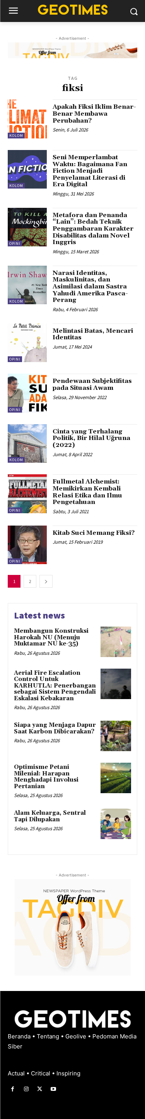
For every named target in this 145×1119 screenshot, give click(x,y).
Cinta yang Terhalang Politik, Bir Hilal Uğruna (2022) (91, 438)
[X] (39, 1089)
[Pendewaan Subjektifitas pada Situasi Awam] (27, 393)
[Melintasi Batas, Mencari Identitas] (27, 343)
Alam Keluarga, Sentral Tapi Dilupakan (50, 816)
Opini (14, 243)
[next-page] (46, 581)
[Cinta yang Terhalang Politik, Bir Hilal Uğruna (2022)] (27, 443)
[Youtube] (53, 1089)
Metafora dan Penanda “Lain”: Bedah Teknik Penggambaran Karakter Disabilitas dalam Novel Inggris (93, 228)
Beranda (20, 1036)
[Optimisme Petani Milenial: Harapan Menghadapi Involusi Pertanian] (116, 778)
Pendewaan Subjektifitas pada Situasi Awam (92, 384)
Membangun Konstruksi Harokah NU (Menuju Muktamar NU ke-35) (51, 637)
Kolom (16, 135)
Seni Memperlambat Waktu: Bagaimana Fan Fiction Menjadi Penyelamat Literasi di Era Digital (90, 170)
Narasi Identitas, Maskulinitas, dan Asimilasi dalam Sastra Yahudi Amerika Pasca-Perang (90, 286)
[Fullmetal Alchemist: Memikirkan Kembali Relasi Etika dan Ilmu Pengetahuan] (27, 493)
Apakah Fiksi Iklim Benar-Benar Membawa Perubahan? (94, 113)
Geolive (76, 1036)
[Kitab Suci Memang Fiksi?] (27, 545)
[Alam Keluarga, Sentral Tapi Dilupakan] (116, 824)
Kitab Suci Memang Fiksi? (94, 533)
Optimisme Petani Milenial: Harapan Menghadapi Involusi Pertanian (46, 776)
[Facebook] (12, 1089)
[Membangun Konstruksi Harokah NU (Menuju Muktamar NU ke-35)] (116, 642)
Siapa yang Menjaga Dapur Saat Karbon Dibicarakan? (55, 728)
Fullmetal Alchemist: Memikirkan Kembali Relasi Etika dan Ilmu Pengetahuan (87, 492)
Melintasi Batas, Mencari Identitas (93, 334)
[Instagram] (26, 1089)
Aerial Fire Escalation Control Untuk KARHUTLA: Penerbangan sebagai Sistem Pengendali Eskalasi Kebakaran (55, 685)
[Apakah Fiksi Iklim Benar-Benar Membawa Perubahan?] (27, 118)
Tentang (49, 1036)
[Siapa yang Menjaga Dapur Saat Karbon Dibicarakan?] (116, 736)
